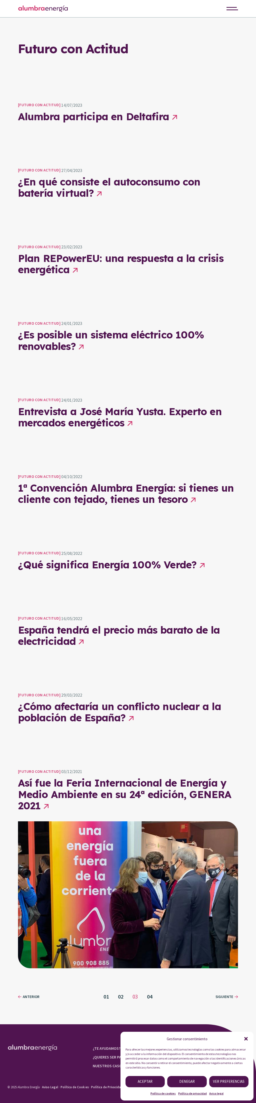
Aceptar (145, 1081)
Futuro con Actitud (39, 104)
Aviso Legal (50, 1087)
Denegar (187, 1081)
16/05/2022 (71, 618)
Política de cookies (163, 1093)
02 (121, 996)
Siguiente (224, 996)
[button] (246, 1038)
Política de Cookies (74, 1087)
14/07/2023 (71, 105)
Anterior (31, 996)
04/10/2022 (71, 476)
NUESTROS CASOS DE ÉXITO (117, 1065)
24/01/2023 (71, 323)
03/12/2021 (71, 771)
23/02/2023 (71, 247)
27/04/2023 (71, 170)
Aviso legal (216, 1093)
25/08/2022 (71, 553)
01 (106, 996)
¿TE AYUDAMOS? (106, 1048)
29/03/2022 (71, 695)
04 (149, 996)
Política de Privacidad (107, 1087)
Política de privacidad (192, 1093)
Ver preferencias (228, 1081)
